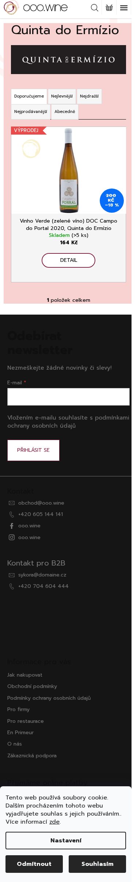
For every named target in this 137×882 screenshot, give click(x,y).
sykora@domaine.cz (42, 574)
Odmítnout (34, 864)
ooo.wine (29, 526)
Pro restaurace (25, 721)
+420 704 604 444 (43, 586)
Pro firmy (18, 709)
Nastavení (65, 840)
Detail (68, 260)
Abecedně (64, 112)
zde (54, 821)
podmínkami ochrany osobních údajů (68, 421)
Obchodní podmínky (32, 686)
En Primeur (20, 732)
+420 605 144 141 (40, 514)
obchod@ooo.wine (41, 503)
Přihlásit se (33, 450)
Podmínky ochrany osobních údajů (49, 698)
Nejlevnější (62, 96)
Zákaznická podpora (32, 756)
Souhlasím (97, 864)
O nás (14, 744)
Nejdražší (89, 96)
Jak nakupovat (24, 675)
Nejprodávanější (30, 112)
